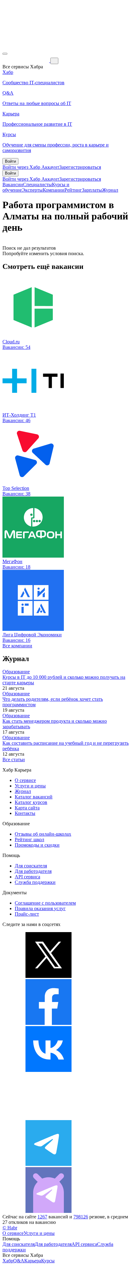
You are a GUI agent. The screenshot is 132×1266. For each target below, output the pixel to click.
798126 (80, 1216)
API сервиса (27, 876)
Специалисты (37, 184)
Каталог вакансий (33, 796)
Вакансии (12, 184)
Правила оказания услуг (40, 908)
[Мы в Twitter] (48, 976)
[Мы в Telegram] (48, 1164)
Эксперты (32, 190)
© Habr (9, 1227)
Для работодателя (33, 871)
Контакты (25, 813)
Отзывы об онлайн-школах (43, 834)
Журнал (110, 190)
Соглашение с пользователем (45, 903)
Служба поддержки (35, 882)
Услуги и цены (30, 785)
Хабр (7, 1260)
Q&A (18, 1260)
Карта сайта (27, 807)
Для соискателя (31, 865)
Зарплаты (92, 190)
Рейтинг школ (29, 839)
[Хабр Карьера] (26, 60)
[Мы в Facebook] (48, 1023)
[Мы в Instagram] (48, 1117)
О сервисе (25, 780)
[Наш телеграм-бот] (48, 1211)
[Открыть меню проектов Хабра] (4, 54)
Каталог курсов (31, 802)
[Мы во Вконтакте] (48, 1070)
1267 (42, 1216)
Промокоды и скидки (37, 845)
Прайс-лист (27, 914)
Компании (53, 190)
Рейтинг (73, 190)
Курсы (48, 1260)
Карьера (32, 1260)
